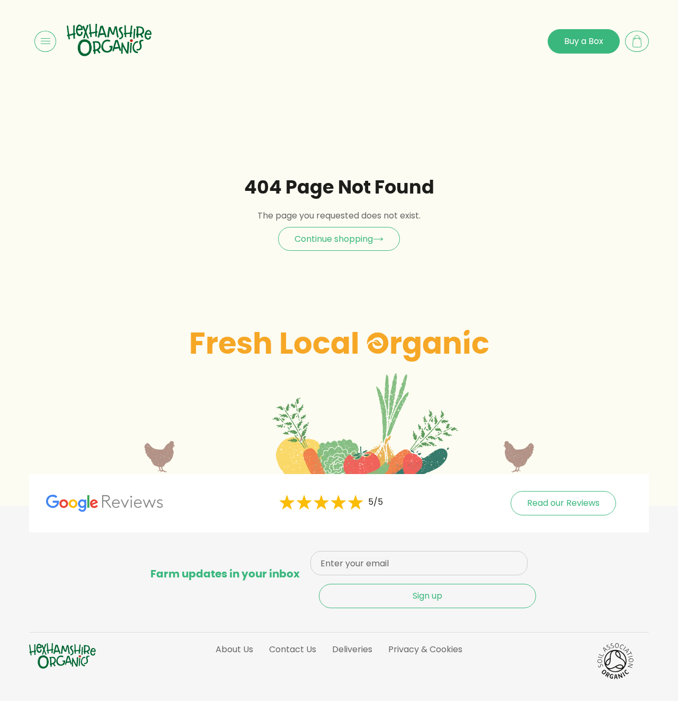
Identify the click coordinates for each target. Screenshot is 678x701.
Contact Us (292, 649)
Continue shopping (334, 239)
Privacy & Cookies (425, 649)
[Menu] (45, 41)
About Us (234, 649)
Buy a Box (583, 41)
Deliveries (352, 649)
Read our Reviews (563, 503)
